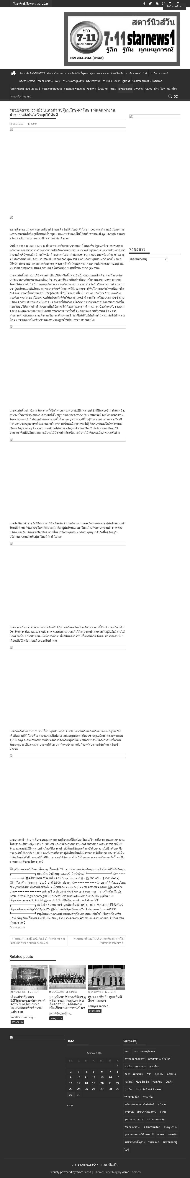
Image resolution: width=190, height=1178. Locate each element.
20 (102, 1083)
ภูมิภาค (126, 81)
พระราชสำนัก (93, 81)
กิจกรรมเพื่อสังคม (134, 1074)
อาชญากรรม (125, 88)
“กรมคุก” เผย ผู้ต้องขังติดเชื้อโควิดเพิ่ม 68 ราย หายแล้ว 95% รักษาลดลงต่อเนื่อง (38, 940)
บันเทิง (148, 88)
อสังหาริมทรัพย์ (27, 81)
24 (79, 1089)
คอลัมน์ (27, 96)
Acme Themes (131, 1172)
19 (93, 1083)
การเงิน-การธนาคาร (74, 88)
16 (71, 1083)
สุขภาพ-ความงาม (99, 73)
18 (86, 1083)
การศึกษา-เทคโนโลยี (136, 73)
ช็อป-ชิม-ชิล (117, 73)
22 (117, 1083)
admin (33, 123)
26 (93, 1089)
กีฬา (156, 88)
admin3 (34, 992)
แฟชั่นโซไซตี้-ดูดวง (78, 73)
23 (71, 1089)
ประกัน (153, 73)
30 (71, 1094)
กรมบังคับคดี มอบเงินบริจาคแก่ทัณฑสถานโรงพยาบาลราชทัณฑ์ (99, 940)
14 (110, 1077)
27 (102, 1089)
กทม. (58, 81)
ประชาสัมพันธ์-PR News (32, 73)
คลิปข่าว (171, 1074)
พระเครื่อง (16, 96)
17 (79, 1083)
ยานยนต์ (163, 73)
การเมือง (107, 81)
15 (117, 1077)
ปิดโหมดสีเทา (175, 6)
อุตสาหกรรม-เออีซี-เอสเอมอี (25, 88)
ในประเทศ (103, 88)
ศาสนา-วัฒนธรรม (56, 73)
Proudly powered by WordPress (70, 1172)
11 (86, 1077)
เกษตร (117, 81)
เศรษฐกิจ (138, 88)
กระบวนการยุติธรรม (73, 81)
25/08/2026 (19, 992)
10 (79, 1077)
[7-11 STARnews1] (13, 72)
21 (110, 1083)
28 (110, 1089)
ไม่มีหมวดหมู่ (170, 1142)
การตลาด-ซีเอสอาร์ (52, 88)
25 (86, 1089)
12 (93, 1077)
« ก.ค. (70, 1105)
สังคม (113, 88)
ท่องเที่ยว (172, 88)
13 (102, 1077)
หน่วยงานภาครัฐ (155, 1119)
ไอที (163, 88)
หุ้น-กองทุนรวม (45, 81)
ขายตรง (91, 88)
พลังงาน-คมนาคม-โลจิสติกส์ (147, 81)
